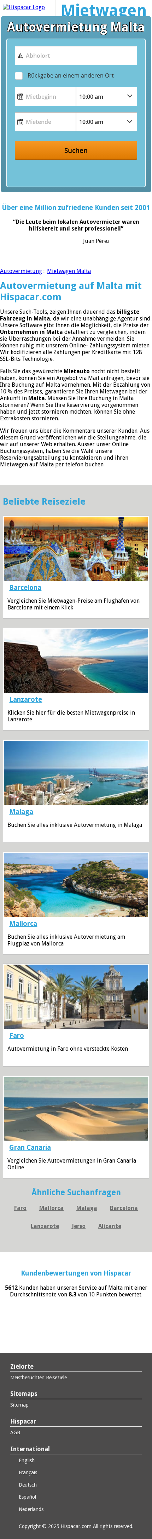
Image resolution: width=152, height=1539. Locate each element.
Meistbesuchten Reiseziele (38, 1377)
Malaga (21, 812)
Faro (16, 1036)
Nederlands (30, 1509)
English (26, 1460)
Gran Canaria (30, 1147)
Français (27, 1472)
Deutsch (27, 1485)
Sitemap (19, 1405)
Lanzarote (25, 699)
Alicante (109, 1226)
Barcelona (25, 588)
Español (26, 1497)
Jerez (79, 1226)
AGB (15, 1432)
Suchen (76, 150)
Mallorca (23, 924)
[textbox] (76, 55)
